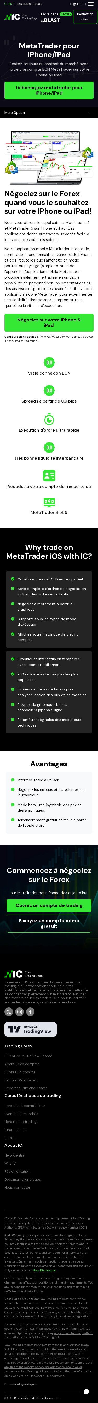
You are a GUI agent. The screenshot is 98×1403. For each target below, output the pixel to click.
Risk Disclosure (44, 1270)
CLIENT (9, 4)
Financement (15, 1129)
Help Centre (14, 1155)
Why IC (10, 1163)
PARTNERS (24, 4)
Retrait (9, 1138)
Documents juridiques (22, 1179)
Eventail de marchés (21, 1114)
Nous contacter (17, 1187)
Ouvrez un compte (20, 1072)
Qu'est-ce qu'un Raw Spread (29, 1056)
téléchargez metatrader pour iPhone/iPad (49, 90)
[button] (78, 4)
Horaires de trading (20, 1121)
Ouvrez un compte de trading (49, 905)
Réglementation (17, 1171)
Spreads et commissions (24, 1106)
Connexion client (85, 16)
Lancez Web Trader (20, 1080)
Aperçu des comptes (22, 1064)
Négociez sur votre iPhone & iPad (49, 322)
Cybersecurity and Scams (26, 1088)
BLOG (39, 4)
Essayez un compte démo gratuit (49, 923)
